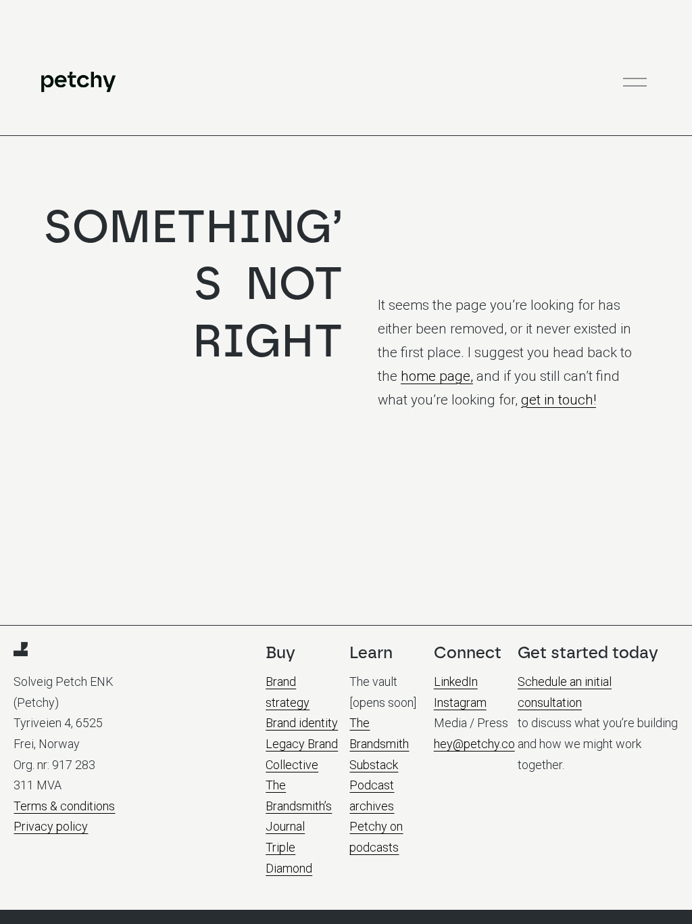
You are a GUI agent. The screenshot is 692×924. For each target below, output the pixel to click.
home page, (437, 376)
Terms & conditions (64, 806)
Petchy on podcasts (376, 836)
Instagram (460, 702)
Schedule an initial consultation (565, 692)
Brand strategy (288, 692)
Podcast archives (371, 795)
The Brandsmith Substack (379, 743)
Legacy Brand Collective (302, 754)
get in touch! (558, 400)
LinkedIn (456, 681)
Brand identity (302, 723)
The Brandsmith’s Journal (299, 805)
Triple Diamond (289, 857)
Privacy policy (51, 826)
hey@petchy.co (474, 744)
